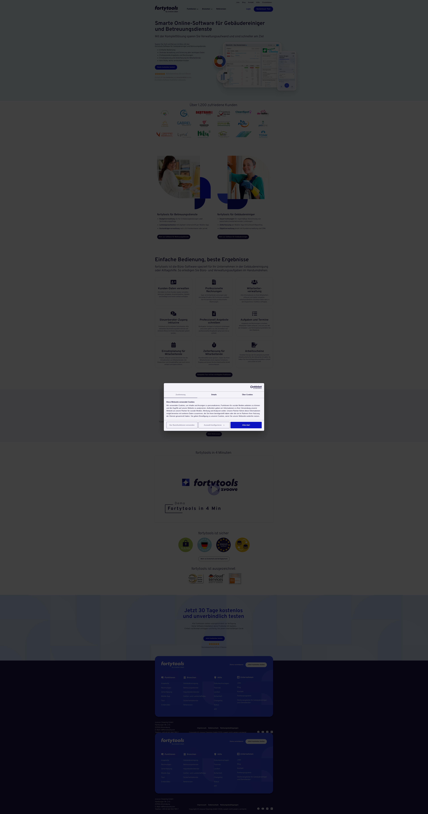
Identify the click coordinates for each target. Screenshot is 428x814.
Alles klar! (246, 425)
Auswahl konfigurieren (213, 425)
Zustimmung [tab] (181, 395)
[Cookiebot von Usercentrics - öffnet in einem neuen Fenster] (252, 387)
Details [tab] (214, 395)
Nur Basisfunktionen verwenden (181, 425)
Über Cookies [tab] (247, 395)
